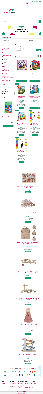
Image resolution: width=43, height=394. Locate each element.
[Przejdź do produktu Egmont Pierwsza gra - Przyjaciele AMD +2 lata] (21, 143)
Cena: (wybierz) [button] (31, 40)
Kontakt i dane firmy (36, 384)
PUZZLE (3, 52)
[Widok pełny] (40, 56)
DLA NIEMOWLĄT (5, 69)
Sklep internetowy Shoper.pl (21, 393)
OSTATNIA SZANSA (5, 81)
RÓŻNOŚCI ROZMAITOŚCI (6, 74)
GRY (2, 53)
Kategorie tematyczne (6, 80)
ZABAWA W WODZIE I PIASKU (7, 67)
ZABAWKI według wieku (6, 51)
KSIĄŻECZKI (4, 46)
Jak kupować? (27, 388)
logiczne (4, 60)
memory (4, 56)
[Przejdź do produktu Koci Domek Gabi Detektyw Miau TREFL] (21, 65)
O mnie (34, 383)
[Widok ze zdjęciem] (38, 56)
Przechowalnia (12, 386)
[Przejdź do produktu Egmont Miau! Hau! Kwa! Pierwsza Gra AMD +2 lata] (34, 116)
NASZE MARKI (4, 83)
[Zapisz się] (38, 50)
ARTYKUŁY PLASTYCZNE (6, 70)
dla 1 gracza (5, 57)
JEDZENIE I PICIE (5, 71)
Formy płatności (20, 383)
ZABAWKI (3, 66)
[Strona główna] (10, 11)
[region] (21, 30)
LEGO (3, 64)
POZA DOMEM (4, 73)
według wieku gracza (7, 55)
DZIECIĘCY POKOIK (5, 76)
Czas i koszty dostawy (21, 384)
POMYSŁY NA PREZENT (6, 48)
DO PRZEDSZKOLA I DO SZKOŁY (7, 77)
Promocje (3, 85)
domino (4, 63)
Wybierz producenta (5, 91)
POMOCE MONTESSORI (6, 78)
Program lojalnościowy (29, 387)
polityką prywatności (34, 52)
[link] (21, 30)
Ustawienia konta (12, 384)
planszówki (5, 59)
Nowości (3, 84)
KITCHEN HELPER (5, 49)
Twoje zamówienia (13, 383)
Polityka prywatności (28, 383)
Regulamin (3, 383)
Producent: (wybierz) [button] (6, 40)
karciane (4, 62)
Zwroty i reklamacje (5, 384)
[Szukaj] (40, 21)
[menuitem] (4, 25)
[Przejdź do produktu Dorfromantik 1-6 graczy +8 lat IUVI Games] (21, 89)
